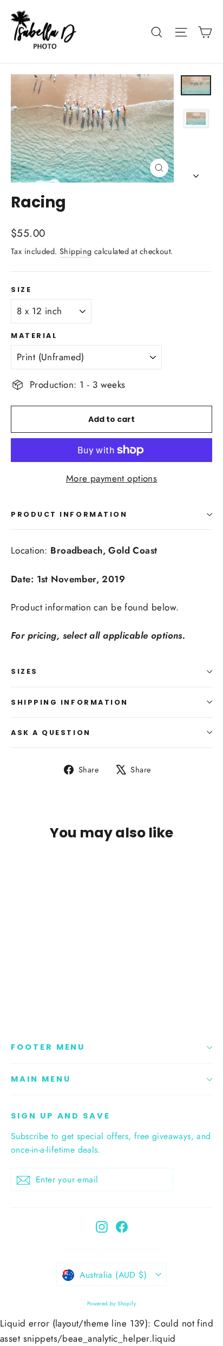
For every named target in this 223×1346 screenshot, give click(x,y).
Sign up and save (60, 1115)
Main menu (40, 1079)
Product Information (69, 514)
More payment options (112, 478)
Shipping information (69, 702)
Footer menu (48, 1047)
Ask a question (51, 732)
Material (34, 335)
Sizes (24, 671)
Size (21, 289)
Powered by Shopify (111, 1303)
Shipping (75, 251)
